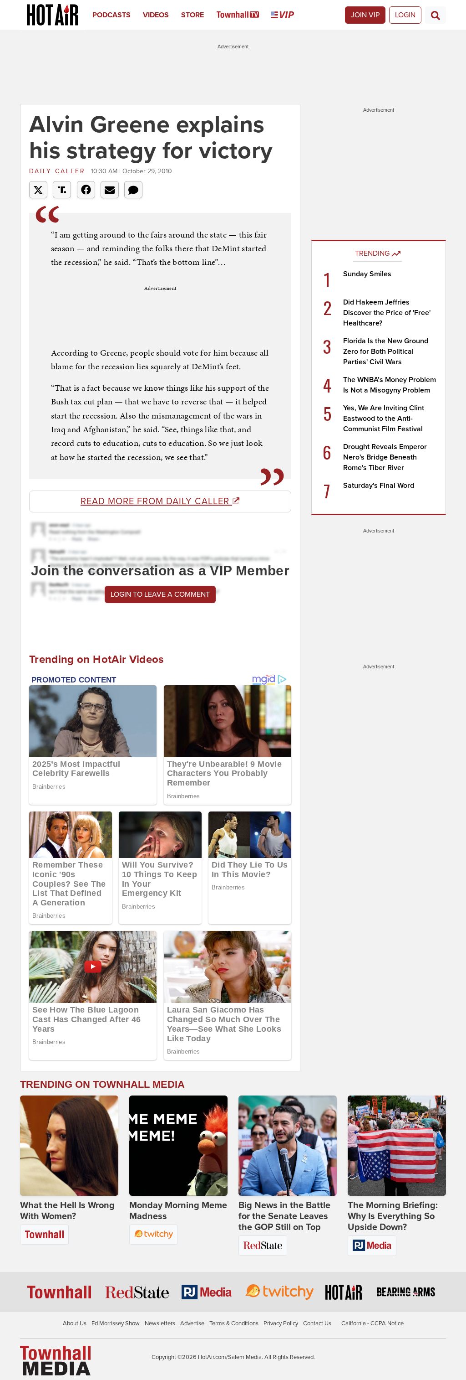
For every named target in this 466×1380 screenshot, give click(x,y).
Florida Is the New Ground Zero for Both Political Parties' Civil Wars (385, 351)
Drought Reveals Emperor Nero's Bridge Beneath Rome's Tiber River (385, 457)
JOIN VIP (365, 15)
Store (192, 15)
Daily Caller (59, 171)
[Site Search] (435, 15)
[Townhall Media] (55, 1360)
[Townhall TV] (244, 15)
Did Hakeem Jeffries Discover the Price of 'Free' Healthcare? (387, 313)
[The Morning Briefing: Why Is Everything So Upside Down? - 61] (397, 1146)
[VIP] (288, 15)
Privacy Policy (280, 1323)
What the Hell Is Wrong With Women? (67, 1211)
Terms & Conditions (233, 1323)
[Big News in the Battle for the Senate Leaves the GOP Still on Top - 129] (287, 1146)
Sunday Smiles (367, 274)
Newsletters (160, 1323)
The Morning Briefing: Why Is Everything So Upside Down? (393, 1216)
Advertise (192, 1323)
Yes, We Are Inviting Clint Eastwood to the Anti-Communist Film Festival (383, 418)
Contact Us (317, 1323)
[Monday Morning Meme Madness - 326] (178, 1146)
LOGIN (405, 15)
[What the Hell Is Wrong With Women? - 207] (69, 1146)
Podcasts (111, 15)
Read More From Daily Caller (156, 501)
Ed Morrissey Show (115, 1323)
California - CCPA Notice (372, 1323)
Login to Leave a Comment (160, 594)
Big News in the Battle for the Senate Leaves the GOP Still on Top (284, 1216)
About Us (74, 1323)
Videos (156, 15)
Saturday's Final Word (378, 485)
